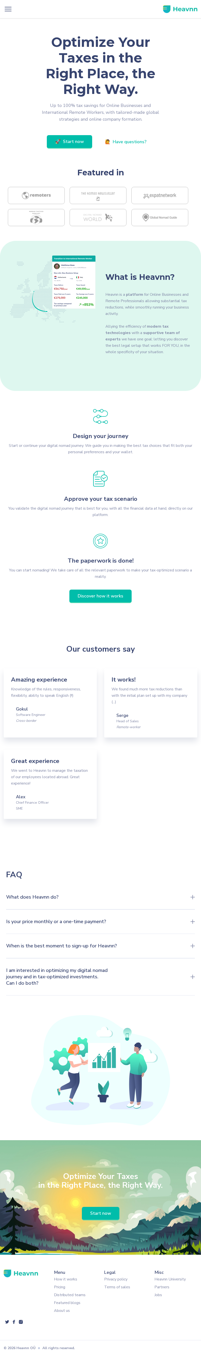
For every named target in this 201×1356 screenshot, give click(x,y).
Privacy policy (115, 1279)
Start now (100, 1213)
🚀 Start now (69, 141)
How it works (65, 1279)
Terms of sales (117, 1287)
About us (62, 1310)
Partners (161, 1287)
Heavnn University (170, 1279)
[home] (180, 9)
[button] (8, 9)
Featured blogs (67, 1302)
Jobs (158, 1295)
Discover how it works (100, 596)
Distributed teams (70, 1295)
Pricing (59, 1287)
